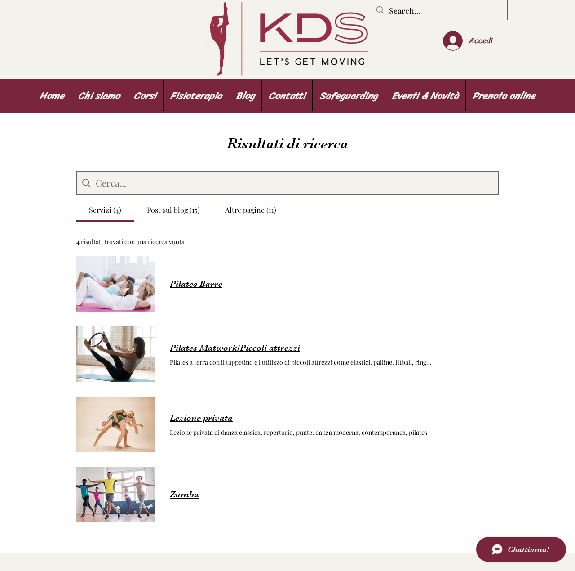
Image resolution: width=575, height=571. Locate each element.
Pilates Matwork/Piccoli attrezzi (235, 348)
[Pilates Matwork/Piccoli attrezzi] (115, 354)
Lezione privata (201, 418)
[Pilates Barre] (115, 284)
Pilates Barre (196, 284)
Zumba (184, 494)
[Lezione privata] (115, 424)
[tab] (105, 210)
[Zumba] (115, 494)
